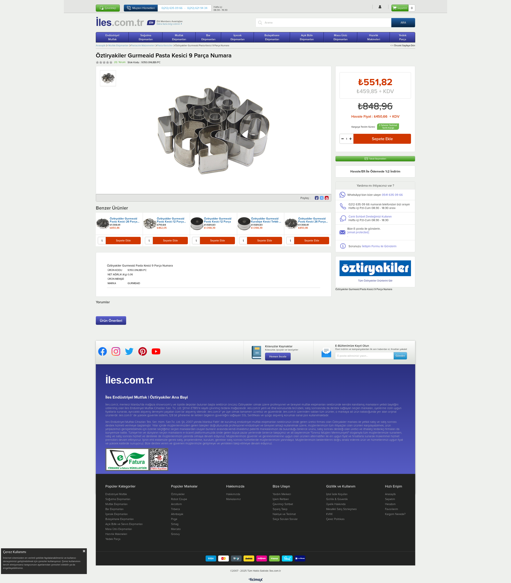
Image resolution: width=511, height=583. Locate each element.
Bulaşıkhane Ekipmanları (271, 37)
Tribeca (175, 509)
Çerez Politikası (335, 519)
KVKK (329, 514)
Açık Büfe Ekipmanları (307, 37)
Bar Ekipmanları (208, 37)
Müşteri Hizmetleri (143, 8)
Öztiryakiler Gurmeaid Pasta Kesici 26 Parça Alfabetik (265, 220)
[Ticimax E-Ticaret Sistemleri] (256, 580)
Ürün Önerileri (111, 320)
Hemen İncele (277, 356)
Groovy (175, 534)
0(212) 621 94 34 (197, 8)
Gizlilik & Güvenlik (337, 499)
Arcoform (176, 504)
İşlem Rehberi (281, 499)
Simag (174, 524)
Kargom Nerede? (395, 514)
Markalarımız (233, 499)
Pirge (174, 519)
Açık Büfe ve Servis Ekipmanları (124, 524)
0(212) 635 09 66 (171, 8)
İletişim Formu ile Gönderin (379, 246)
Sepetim (390, 499)
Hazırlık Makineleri (373, 37)
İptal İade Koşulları (337, 494)
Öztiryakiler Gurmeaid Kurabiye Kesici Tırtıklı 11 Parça (219, 220)
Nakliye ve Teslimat (284, 514)
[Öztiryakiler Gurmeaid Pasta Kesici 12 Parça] (150, 224)
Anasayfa (390, 494)
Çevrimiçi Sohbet (283, 504)
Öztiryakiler (178, 494)
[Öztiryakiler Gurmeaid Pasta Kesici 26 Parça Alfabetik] (244, 224)
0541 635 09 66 (392, 195)
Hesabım (390, 504)
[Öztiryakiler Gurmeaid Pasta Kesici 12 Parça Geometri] (103, 224)
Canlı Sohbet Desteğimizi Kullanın (370, 216)
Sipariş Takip (280, 509)
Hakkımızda (233, 494)
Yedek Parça (402, 37)
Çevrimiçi (110, 8)
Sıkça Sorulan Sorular (285, 519)
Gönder (400, 356)
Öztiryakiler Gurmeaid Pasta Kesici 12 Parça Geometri (123, 220)
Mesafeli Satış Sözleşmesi (341, 509)
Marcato (176, 529)
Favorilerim (391, 509)
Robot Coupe (179, 499)
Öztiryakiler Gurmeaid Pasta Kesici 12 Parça (170, 220)
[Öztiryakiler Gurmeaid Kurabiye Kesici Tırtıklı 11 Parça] (197, 224)
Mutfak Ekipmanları (179, 37)
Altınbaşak (177, 514)
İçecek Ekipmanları (238, 37)
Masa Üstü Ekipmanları (341, 37)
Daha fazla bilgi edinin (168, 23)
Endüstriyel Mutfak (112, 37)
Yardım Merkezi (282, 494)
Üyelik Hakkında (336, 504)
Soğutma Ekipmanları (146, 37)
